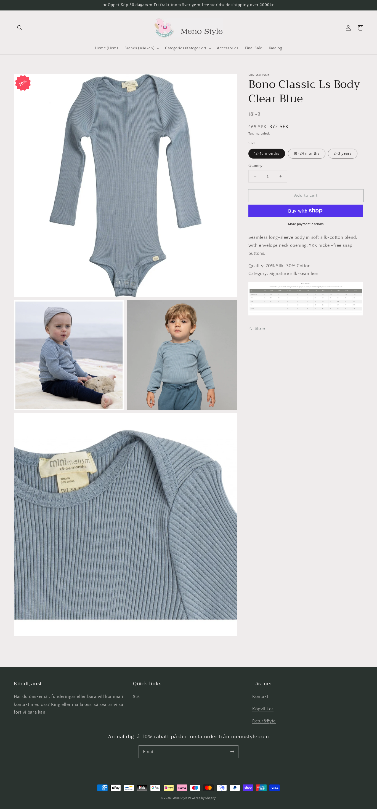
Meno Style (179, 798)
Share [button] (260, 328)
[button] (20, 28)
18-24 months (307, 153)
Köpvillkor (263, 708)
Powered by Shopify (202, 798)
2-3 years (343, 153)
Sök (136, 697)
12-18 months (266, 153)
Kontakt (260, 696)
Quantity (255, 165)
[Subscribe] (232, 752)
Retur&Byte (264, 721)
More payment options (306, 224)
